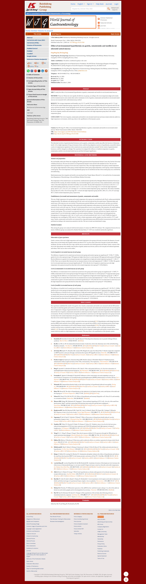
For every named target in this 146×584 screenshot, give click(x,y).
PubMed (29, 51)
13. (52, 424)
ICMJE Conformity (102, 531)
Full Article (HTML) (33, 43)
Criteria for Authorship (32, 536)
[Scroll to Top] (126, 574)
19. (52, 472)
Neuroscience (100, 481)
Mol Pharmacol (84, 370)
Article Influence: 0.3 (65, 469)
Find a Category (78, 516)
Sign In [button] (89, 4)
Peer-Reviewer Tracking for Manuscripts (60, 519)
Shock (55, 442)
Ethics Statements (31, 546)
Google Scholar (32, 56)
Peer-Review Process (55, 516)
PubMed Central (32, 48)
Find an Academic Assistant (81, 524)
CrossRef (30, 54)
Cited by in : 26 (67, 421)
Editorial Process (31, 541)
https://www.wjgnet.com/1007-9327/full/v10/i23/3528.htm (70, 131)
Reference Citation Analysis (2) (82, 430)
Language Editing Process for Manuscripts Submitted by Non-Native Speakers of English (37, 554)
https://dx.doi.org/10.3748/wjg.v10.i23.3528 (66, 133)
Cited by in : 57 (74, 414)
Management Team (102, 534)
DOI (94, 346)
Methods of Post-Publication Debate (36, 559)
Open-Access (30, 561)
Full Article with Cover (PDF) (36, 40)
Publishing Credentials (103, 551)
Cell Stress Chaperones (68, 393)
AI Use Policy (30, 516)
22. (52, 493)
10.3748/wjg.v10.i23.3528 (77, 42)
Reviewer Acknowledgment (57, 521)
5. (51, 368)
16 (95, 325)
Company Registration (103, 526)
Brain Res (104, 352)
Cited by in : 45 (74, 372)
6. (51, 375)
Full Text (99, 346)
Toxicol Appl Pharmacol (83, 412)
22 (57, 329)
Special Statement (102, 556)
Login (116, 4)
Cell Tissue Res (76, 495)
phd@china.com (82, 70)
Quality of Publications (32, 566)
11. (52, 410)
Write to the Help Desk (114, 510)
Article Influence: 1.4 (80, 497)
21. (52, 488)
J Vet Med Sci (68, 346)
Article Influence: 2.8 (60, 407)
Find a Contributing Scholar (81, 519)
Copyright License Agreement (34, 528)
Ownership (100, 539)
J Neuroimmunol (104, 361)
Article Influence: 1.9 (87, 372)
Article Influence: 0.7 (67, 430)
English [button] (80, 4)
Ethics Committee (31, 543)
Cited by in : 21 (93, 354)
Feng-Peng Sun (55, 52)
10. (52, 401)
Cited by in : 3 (105, 386)
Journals (109, 4)
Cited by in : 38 (67, 497)
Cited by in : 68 (110, 405)
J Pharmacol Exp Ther (76, 419)
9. (51, 396)
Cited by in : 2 (89, 458)
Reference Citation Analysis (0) (37, 59)
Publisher (100, 548)
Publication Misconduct (33, 563)
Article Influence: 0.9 (106, 354)
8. (51, 391)
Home (73, 4)
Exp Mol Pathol (71, 474)
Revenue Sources (102, 553)
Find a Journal (77, 521)
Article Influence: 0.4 (68, 347)
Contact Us (100, 529)
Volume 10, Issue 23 (45, 31)
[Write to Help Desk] (126, 579)
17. (52, 454)
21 (55, 329)
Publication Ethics (102, 546)
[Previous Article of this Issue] (27, 34)
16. (52, 447)
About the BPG (101, 519)
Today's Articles (78, 533)
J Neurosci (93, 490)
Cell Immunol (65, 428)
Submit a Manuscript (32, 571)
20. (52, 479)
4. (51, 359)
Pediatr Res (70, 398)
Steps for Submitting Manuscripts (35, 568)
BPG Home (100, 524)
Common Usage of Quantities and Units (37, 526)
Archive (34, 31)
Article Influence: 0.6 (106, 363)
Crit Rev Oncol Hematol (68, 449)
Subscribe (76, 531)
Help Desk (99, 4)
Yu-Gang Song (64, 52)
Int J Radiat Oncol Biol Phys (61, 467)
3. (51, 350)
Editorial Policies (31, 538)
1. (51, 339)
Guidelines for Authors (32, 548)
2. (51, 344)
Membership (101, 536)
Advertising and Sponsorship (105, 522)
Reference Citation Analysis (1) (102, 372)
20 (97, 325)
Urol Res (101, 456)
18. (52, 463)
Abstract (30, 37)
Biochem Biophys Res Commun (79, 435)
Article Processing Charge (33, 524)
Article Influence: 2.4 (87, 414)
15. (52, 440)
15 (96, 321)
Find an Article (77, 526)
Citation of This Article (34, 45)
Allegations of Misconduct (33, 519)
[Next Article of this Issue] (48, 34)
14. (52, 433)
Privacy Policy (101, 544)
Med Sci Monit (64, 341)
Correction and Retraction (33, 531)
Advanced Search (115, 9)
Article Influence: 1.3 (87, 437)
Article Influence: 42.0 (74, 451)
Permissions (101, 541)
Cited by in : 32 (74, 437)
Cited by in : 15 (93, 363)
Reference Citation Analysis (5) (90, 451)
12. (52, 417)
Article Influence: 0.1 (101, 458)
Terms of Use (101, 558)
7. (51, 384)
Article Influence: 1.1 (80, 421)
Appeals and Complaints (33, 521)
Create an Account (31, 533)
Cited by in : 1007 (61, 451)
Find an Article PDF (79, 528)
